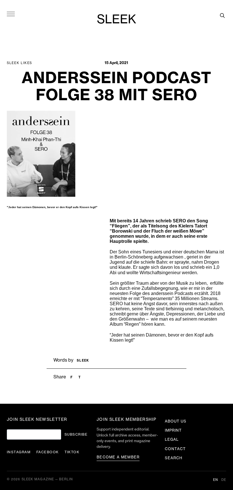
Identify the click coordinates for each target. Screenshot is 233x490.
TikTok (72, 452)
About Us (175, 421)
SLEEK (116, 20)
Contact (175, 449)
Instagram (19, 452)
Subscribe (76, 434)
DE (223, 479)
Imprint (173, 430)
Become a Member (118, 457)
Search (173, 458)
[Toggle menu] (11, 13)
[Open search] (222, 15)
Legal (172, 439)
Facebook (47, 452)
